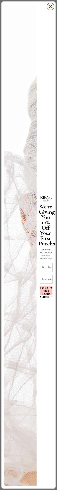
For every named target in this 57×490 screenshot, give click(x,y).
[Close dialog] (50, 6)
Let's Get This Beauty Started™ (46, 290)
